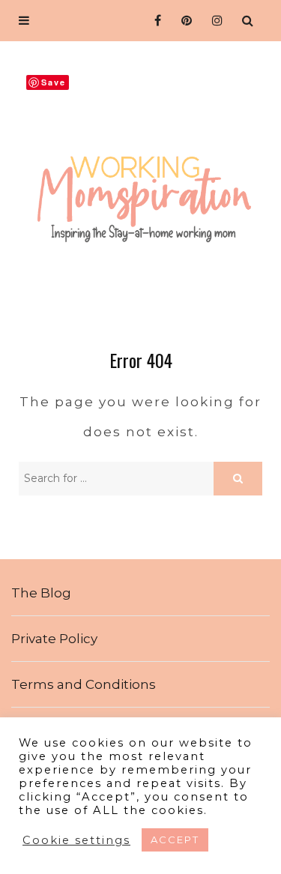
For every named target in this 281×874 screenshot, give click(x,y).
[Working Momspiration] (140, 188)
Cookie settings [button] (76, 840)
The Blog (41, 592)
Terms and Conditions (83, 684)
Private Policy (54, 638)
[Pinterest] (184, 20)
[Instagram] (214, 20)
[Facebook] (153, 20)
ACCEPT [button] (175, 840)
